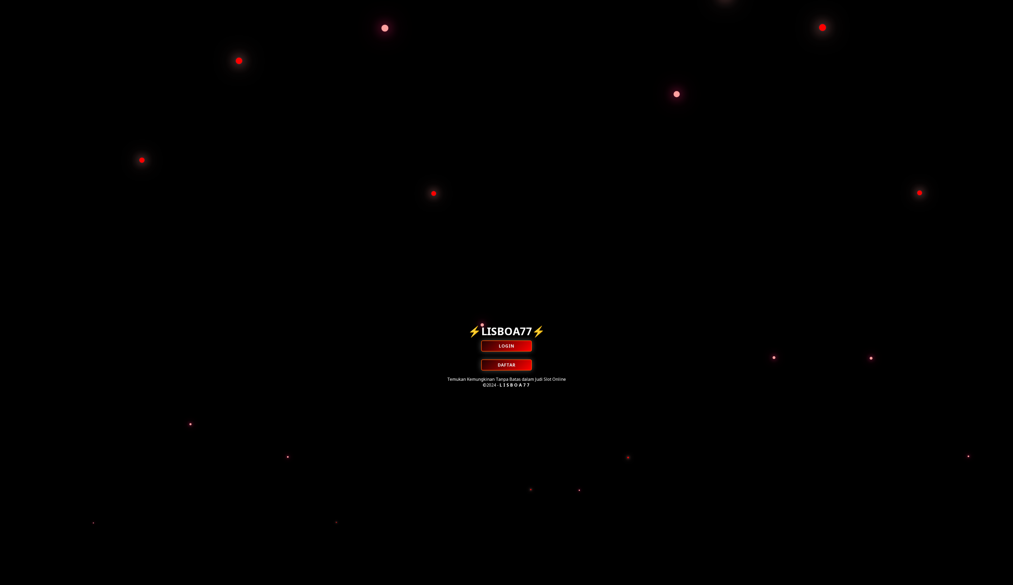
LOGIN (506, 346)
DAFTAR (506, 365)
